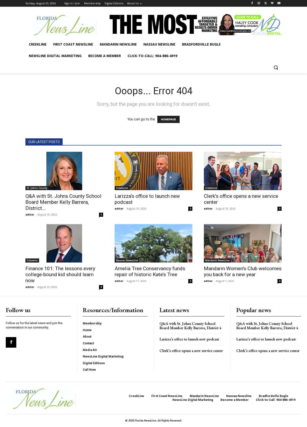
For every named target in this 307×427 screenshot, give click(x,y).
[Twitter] (265, 3)
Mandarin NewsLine (217, 260)
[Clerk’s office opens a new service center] (243, 171)
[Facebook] (252, 3)
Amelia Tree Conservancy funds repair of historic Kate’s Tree (150, 271)
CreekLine (122, 188)
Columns (32, 260)
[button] (276, 67)
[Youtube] (279, 3)
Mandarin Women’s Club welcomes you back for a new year (243, 271)
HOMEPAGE (168, 119)
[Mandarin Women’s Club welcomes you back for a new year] (243, 243)
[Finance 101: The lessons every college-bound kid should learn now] (64, 243)
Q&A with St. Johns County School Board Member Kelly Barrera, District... (63, 202)
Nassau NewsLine (127, 260)
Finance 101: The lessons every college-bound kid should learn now (60, 274)
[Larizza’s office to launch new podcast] (153, 171)
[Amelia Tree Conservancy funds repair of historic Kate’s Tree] (153, 243)
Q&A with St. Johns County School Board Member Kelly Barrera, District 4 (190, 325)
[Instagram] (259, 3)
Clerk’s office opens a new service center (191, 350)
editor (29, 214)
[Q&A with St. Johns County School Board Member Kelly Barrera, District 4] (64, 171)
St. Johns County (37, 188)
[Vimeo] (272, 3)
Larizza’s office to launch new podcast (189, 339)
